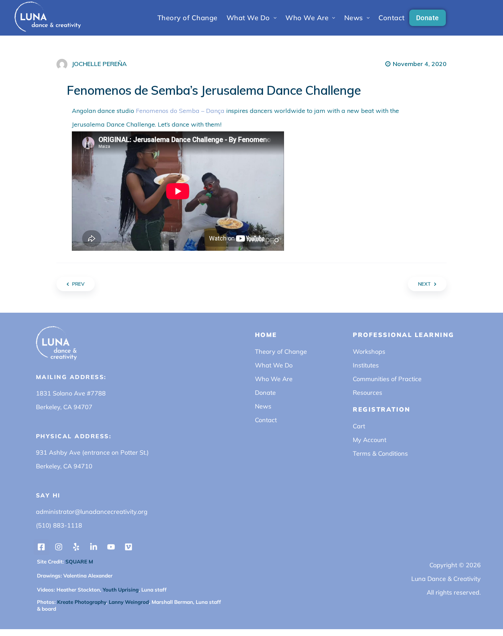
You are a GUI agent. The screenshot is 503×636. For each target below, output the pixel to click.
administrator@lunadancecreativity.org (91, 512)
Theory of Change (187, 17)
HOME (266, 335)
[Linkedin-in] (94, 547)
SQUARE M (78, 561)
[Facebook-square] (41, 547)
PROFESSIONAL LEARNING (403, 335)
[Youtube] (111, 547)
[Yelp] (76, 547)
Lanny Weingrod (129, 602)
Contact (391, 17)
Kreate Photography (81, 602)
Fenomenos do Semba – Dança (180, 111)
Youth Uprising (120, 589)
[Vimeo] (129, 547)
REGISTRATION (381, 409)
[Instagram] (59, 547)
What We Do (248, 17)
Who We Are (306, 17)
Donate (427, 18)
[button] (251, 17)
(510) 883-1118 (59, 525)
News (353, 17)
